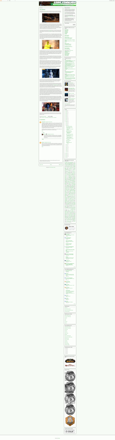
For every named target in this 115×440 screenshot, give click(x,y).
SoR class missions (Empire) (68, 38)
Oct (66, 124)
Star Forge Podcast (67, 311)
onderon (66, 202)
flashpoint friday (72, 180)
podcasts (74, 204)
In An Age (67, 298)
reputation (67, 207)
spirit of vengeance (71, 214)
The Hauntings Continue (69, 126)
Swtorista (66, 330)
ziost (69, 222)
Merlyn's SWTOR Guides (68, 335)
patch (67, 204)
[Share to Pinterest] (52, 116)
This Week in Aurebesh (69, 243)
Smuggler (66, 33)
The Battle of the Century (68, 244)
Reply (43, 139)
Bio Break (67, 273)
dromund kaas (70, 177)
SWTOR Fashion (67, 338)
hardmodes (68, 185)
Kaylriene (67, 301)
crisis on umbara (68, 173)
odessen (71, 201)
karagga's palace (72, 189)
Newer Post (41, 164)
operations (73, 202)
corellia (66, 172)
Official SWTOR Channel (68, 315)
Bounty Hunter (66, 29)
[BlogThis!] (49, 116)
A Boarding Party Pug (68, 130)
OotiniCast (66, 307)
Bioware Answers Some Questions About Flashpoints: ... (69, 132)
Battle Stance (67, 284)
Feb (66, 150)
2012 (66, 156)
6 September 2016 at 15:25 (47, 142)
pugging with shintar (71, 205)
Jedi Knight (66, 31)
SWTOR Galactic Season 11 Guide (69, 241)
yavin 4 (74, 221)
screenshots (54, 117)
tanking (66, 216)
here (67, 13)
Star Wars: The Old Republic (71, 9)
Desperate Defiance (67, 53)
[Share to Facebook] (51, 116)
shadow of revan (72, 212)
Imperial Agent (66, 30)
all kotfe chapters (70, 163)
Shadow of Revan (67, 37)
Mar (66, 149)
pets (71, 204)
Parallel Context (68, 281)
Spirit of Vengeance (67, 48)
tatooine (74, 216)
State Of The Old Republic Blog (70, 246)
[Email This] (48, 116)
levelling (50, 117)
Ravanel (43, 142)
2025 (66, 111)
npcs (72, 200)
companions (43, 117)
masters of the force (73, 197)
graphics (70, 184)
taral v (69, 216)
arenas (74, 163)
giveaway (70, 183)
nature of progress (71, 199)
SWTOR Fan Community (68, 328)
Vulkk (65, 319)
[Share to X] (50, 116)
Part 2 (70, 46)
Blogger (59, 438)
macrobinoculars (69, 196)
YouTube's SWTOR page (68, 316)
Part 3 (71, 46)
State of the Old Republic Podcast (69, 310)
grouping (74, 184)
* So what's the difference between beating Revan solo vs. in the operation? (70, 61)
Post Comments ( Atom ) (52, 167)
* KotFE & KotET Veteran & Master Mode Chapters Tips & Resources (70, 63)
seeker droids (66, 212)
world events (69, 221)
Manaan (70, 50)
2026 (66, 110)
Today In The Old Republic (69, 240)
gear (65, 183)
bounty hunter (72, 167)
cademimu (70, 168)
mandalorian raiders (67, 197)
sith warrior (70, 213)
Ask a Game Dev (68, 290)
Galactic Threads (67, 54)
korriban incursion (71, 192)
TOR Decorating (67, 343)
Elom (72, 50)
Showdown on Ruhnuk (67, 51)
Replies (43, 132)
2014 (66, 154)
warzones (74, 220)
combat (69, 170)
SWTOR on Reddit (67, 344)
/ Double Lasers (68, 260)
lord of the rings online (71, 195)
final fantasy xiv (67, 180)
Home (51, 164)
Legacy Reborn (67, 55)
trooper (73, 218)
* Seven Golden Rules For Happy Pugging (70, 78)
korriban (67, 192)
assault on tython (68, 164)
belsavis (72, 165)
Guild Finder (66, 329)
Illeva (65, 320)
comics (73, 170)
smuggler (74, 213)
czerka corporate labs (67, 174)
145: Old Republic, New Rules (69, 247)
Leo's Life (67, 295)
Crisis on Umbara (67, 43)
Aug (66, 144)
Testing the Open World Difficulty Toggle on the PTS (71, 88)
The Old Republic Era (68, 237)
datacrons (70, 175)
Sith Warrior (66, 32)
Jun (66, 146)
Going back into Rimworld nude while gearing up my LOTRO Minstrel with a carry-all (70, 275)
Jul (66, 145)
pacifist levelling (73, 203)
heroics (66, 186)
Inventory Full (67, 287)
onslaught (69, 202)
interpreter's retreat (67, 188)
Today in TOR (66, 333)
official (74, 201)
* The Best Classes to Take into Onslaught (70, 77)
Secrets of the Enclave (67, 49)
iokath (74, 188)
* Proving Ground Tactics (68, 72)
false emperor (72, 179)
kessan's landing (67, 190)
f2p (68, 179)
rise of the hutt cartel (72, 207)
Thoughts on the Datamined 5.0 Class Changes (69, 137)
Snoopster (66, 321)
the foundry (69, 217)
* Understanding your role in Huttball (69, 71)
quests (52, 117)
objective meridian (67, 201)
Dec (66, 122)
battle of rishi (67, 165)
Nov (66, 123)
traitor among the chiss (68, 218)
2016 (66, 121)
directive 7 (66, 176)
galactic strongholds (71, 182)
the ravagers (74, 217)
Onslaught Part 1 (67, 46)
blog (67, 166)
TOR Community (67, 339)
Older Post (60, 164)
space (67, 214)
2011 (66, 157)
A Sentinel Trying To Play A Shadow (69, 254)
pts (67, 205)
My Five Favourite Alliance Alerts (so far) (69, 127)
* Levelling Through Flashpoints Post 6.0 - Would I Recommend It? (70, 64)
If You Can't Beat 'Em (68, 282)
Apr (66, 148)
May (66, 147)
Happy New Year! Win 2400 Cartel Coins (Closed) (71, 99)
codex (71, 169)
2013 (66, 155)
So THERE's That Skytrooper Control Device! (69, 135)
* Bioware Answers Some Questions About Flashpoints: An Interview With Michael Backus (70, 66)
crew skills (74, 172)
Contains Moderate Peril (69, 270)
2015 (66, 153)
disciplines (70, 176)
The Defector (67, 141)
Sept (66, 125)
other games (68, 203)
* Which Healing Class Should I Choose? (70, 74)
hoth (68, 186)
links (65, 195)
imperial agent (47, 117)
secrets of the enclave (67, 211)
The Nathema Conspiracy (68, 44)
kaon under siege (67, 189)
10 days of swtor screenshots (69, 162)
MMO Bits (66, 334)
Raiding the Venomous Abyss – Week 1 (70, 285)
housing (72, 186)
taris (71, 216)
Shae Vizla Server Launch (68, 261)
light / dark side (72, 194)
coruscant (69, 172)
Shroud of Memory (68, 140)
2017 (66, 120)
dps (73, 176)
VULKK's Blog (67, 234)
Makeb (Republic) (67, 35)
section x (73, 211)
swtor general (71, 215)
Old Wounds (66, 52)
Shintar (43, 116)
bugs (66, 168)
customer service (73, 173)
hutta (74, 186)
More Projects (67, 271)
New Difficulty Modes (68, 238)
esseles (71, 178)
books (68, 167)
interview (71, 188)
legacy (70, 193)
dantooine (72, 174)
